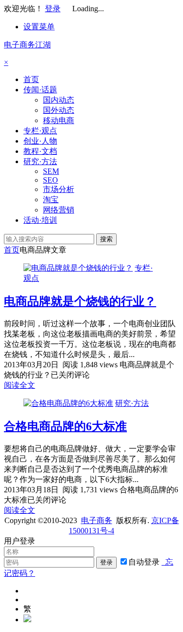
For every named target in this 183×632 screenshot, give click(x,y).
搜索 (106, 239)
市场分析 (58, 189)
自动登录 (144, 562)
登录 (53, 8)
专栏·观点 (40, 130)
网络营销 (58, 210)
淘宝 (51, 199)
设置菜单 (39, 26)
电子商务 (96, 520)
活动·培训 (40, 220)
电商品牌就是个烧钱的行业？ (80, 301)
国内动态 (58, 100)
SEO (50, 180)
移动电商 (58, 120)
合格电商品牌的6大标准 (65, 426)
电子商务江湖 (27, 45)
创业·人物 (40, 141)
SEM (51, 171)
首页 (31, 79)
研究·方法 (40, 161)
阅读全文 (19, 385)
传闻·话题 (40, 89)
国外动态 (58, 110)
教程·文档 (40, 151)
